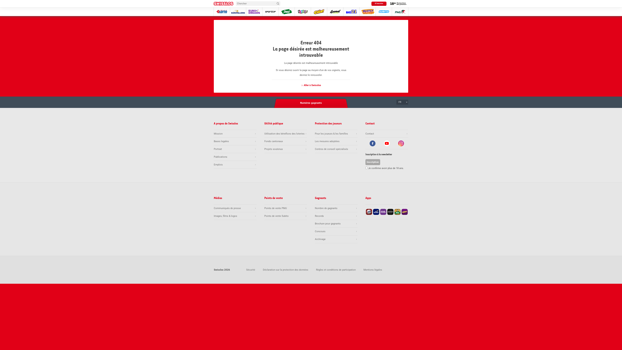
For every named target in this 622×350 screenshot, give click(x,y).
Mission (218, 133)
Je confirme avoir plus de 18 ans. (386, 168)
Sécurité (250, 269)
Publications (220, 156)
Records (319, 216)
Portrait (218, 149)
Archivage (320, 239)
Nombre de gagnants (326, 208)
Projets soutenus (273, 149)
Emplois (218, 164)
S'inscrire (379, 3)
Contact (369, 133)
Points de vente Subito (276, 216)
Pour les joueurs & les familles (331, 133)
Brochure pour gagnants (328, 223)
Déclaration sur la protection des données (285, 269)
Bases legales (221, 141)
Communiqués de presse (227, 208)
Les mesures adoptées (327, 141)
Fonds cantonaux (273, 141)
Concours (320, 231)
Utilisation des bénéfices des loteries (284, 133)
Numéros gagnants (311, 102)
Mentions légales (372, 269)
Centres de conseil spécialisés (331, 149)
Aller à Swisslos (312, 85)
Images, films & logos (225, 216)
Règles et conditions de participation (336, 269)
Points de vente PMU (275, 208)
